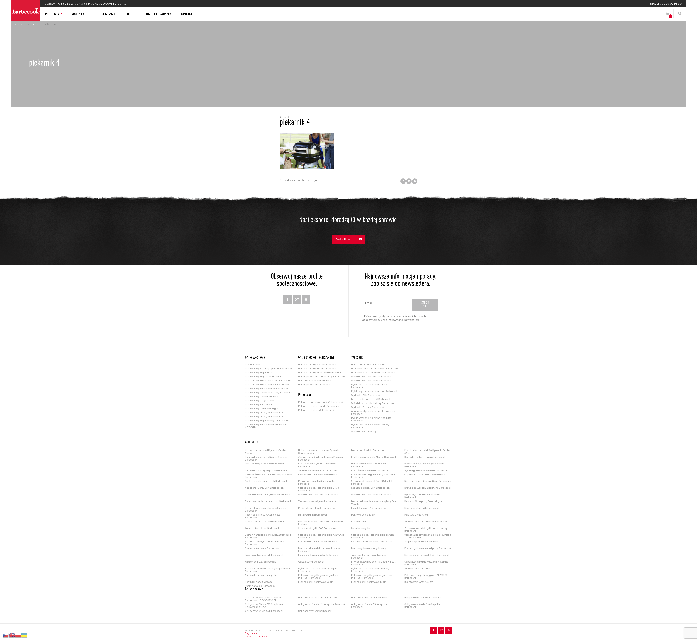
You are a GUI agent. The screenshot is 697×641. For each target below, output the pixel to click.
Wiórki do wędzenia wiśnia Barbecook (372, 376)
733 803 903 (66, 3)
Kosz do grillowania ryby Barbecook (318, 555)
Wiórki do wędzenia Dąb (364, 431)
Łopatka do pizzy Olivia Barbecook (370, 487)
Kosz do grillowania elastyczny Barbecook (427, 548)
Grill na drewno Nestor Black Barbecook (267, 384)
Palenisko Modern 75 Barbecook (316, 410)
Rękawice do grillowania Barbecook (318, 541)
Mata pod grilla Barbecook (312, 514)
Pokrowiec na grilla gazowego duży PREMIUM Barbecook (318, 576)
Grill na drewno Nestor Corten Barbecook (268, 380)
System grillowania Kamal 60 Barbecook (426, 470)
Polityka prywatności (256, 636)
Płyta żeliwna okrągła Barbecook (316, 508)
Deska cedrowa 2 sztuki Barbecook (371, 399)
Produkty (52, 14)
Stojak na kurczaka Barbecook (262, 548)
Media (34, 24)
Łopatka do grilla (360, 528)
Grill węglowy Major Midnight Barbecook (267, 420)
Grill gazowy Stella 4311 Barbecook (264, 611)
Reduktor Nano (359, 521)
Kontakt (186, 14)
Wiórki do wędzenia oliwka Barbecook (372, 380)
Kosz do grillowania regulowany (368, 548)
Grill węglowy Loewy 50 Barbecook (264, 416)
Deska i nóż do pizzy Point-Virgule (423, 501)
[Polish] (18, 635)
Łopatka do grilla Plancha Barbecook (425, 474)
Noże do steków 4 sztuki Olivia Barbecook (427, 481)
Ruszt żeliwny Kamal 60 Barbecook (370, 470)
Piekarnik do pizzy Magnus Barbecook (266, 470)
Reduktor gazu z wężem (258, 582)
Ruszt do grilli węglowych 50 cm (315, 582)
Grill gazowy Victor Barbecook (315, 380)
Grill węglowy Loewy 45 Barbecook (264, 412)
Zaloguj (654, 3)
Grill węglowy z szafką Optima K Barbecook (268, 368)
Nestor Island (252, 364)
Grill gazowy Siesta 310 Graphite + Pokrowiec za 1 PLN (264, 605)
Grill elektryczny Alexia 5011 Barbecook (319, 372)
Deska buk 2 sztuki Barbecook (368, 364)
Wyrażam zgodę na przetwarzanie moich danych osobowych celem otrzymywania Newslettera (394, 318)
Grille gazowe (254, 589)
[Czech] (6, 635)
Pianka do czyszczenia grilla (261, 575)
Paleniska (304, 395)
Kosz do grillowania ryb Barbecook (264, 555)
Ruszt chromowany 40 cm (418, 582)
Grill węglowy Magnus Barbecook (263, 376)
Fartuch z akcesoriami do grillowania (371, 541)
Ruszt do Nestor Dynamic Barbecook (424, 457)
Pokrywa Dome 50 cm (363, 514)
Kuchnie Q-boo (81, 14)
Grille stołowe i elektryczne (316, 358)
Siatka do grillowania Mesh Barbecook (266, 481)
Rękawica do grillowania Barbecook (318, 474)
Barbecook (20, 24)
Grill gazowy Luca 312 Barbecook (422, 597)
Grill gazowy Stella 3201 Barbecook (317, 597)
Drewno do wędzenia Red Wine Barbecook (374, 368)
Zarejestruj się (673, 3)
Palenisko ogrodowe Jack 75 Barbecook (320, 402)
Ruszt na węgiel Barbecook (260, 586)
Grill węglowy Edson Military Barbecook (266, 388)
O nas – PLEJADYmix (157, 14)
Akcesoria (251, 442)
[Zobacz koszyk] (667, 14)
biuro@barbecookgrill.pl (102, 3)
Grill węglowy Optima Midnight (261, 408)
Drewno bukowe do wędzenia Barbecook (374, 372)
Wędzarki (357, 358)
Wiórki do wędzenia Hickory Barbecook (372, 403)
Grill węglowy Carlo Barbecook (262, 396)
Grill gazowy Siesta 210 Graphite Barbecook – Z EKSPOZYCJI (263, 599)
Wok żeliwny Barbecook (311, 561)
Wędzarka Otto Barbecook (365, 395)
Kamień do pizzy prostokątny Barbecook (426, 555)
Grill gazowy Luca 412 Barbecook (369, 597)
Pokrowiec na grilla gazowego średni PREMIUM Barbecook (371, 576)
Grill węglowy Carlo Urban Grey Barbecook (268, 392)
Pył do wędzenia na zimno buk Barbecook (374, 391)
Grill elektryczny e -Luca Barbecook (318, 364)
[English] (12, 635)
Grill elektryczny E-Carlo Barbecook (318, 368)
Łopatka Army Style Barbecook (262, 528)
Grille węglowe (255, 358)
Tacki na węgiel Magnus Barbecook (317, 470)
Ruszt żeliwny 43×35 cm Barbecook (264, 463)
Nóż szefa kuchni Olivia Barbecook (264, 487)
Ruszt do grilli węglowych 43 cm (368, 582)
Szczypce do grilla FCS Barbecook (317, 528)
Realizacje (109, 14)
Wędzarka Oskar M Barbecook (367, 407)
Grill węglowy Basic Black (258, 404)
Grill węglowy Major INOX (258, 372)
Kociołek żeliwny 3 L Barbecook (421, 508)
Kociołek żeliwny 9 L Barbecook (368, 508)
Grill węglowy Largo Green (259, 400)
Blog (130, 14)
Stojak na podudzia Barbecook (421, 541)
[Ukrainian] (24, 635)
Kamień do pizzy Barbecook (260, 561)
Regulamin (251, 633)
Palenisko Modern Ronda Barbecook (318, 406)
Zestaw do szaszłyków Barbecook (317, 501)
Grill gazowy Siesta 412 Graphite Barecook (321, 604)
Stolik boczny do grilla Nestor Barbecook (373, 457)
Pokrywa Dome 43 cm (416, 514)
